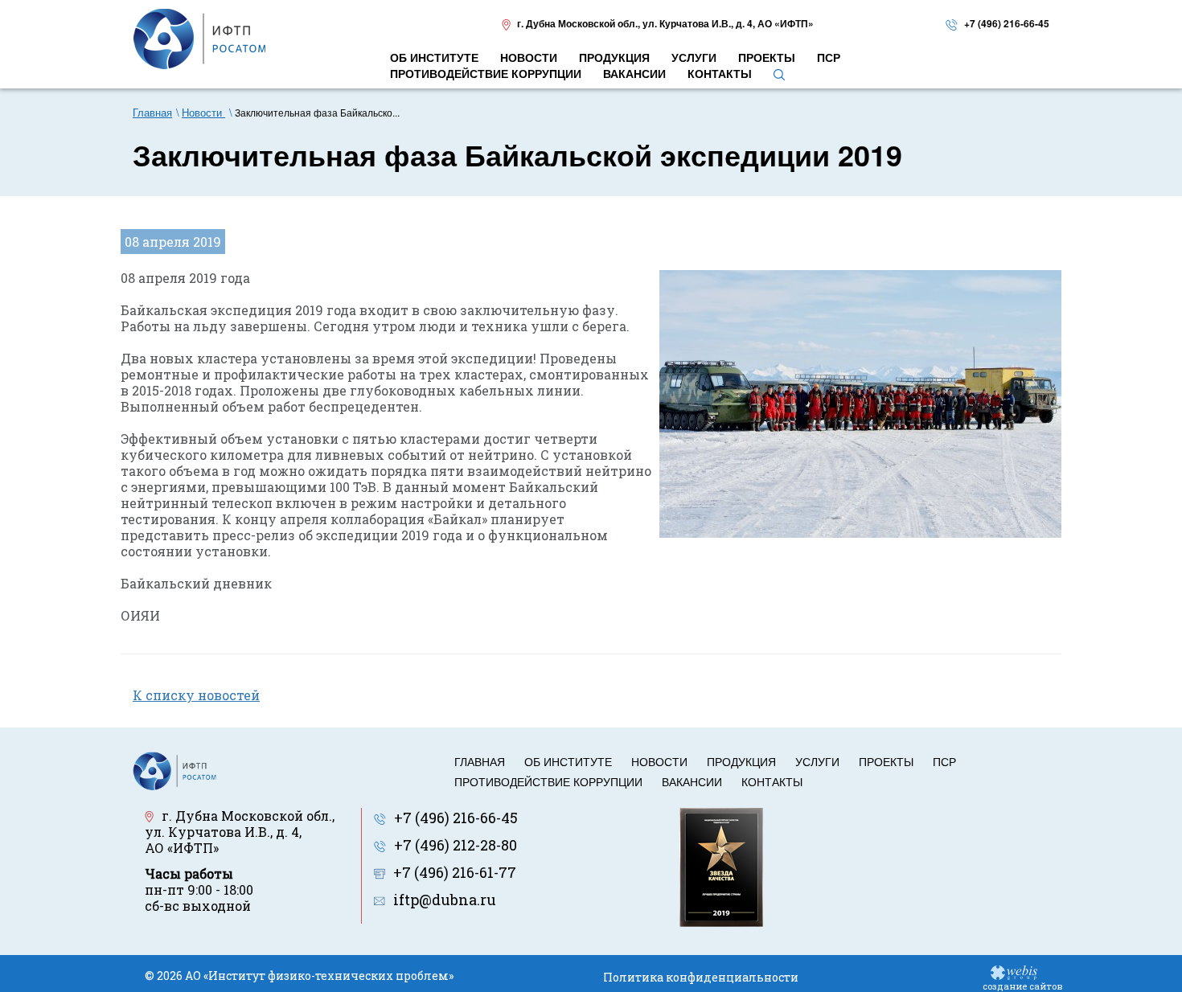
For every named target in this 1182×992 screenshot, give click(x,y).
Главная (479, 761)
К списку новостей (196, 695)
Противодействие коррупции (548, 781)
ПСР (944, 761)
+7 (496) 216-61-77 (454, 872)
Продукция (741, 761)
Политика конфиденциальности (700, 977)
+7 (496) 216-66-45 (1006, 23)
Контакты (771, 781)
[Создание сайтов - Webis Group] (1014, 971)
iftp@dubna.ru (444, 899)
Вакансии (692, 781)
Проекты (886, 761)
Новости (659, 761)
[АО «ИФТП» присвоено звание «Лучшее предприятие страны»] (721, 865)
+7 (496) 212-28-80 (455, 845)
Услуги (817, 761)
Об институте (568, 761)
